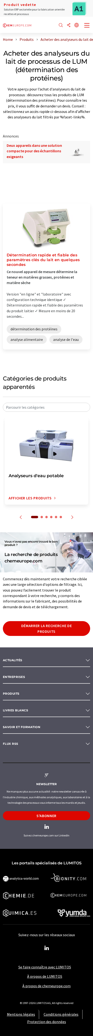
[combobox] (46, 407)
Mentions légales (21, 1014)
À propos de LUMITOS (44, 976)
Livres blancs (15, 710)
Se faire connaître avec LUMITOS (44, 967)
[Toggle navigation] (87, 26)
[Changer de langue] (76, 25)
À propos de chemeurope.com (46, 985)
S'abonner (46, 815)
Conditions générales (61, 1014)
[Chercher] (60, 25)
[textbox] (46, 407)
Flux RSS (10, 743)
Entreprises (14, 677)
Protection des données (46, 1021)
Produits (11, 693)
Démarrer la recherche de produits (46, 628)
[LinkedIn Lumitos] (46, 948)
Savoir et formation (21, 727)
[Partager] (68, 25)
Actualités (12, 660)
